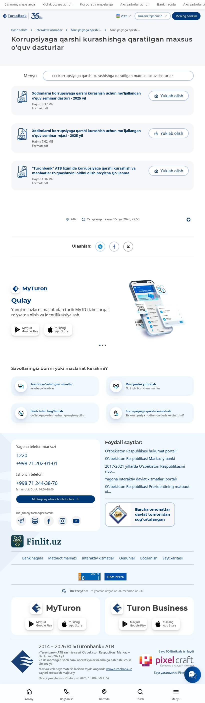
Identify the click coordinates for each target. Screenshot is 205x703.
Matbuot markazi (62, 558)
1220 (21, 455)
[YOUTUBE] (76, 521)
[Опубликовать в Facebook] (114, 247)
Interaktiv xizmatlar (49, 30)
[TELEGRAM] (21, 521)
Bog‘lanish (149, 558)
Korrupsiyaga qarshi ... (86, 30)
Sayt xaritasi (172, 558)
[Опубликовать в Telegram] (100, 247)
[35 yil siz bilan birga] (22, 16)
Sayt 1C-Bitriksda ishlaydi (176, 651)
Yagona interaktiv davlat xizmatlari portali (141, 478)
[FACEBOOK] (49, 521)
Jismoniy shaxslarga (20, 4)
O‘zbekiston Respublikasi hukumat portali (140, 450)
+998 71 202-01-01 (37, 463)
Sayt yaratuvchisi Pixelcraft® (174, 672)
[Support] (192, 674)
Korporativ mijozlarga (96, 4)
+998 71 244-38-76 (37, 483)
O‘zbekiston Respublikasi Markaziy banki (140, 458)
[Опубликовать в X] (128, 247)
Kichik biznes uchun (57, 4)
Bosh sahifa (19, 30)
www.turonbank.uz (119, 669)
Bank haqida (166, 4)
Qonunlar (127, 558)
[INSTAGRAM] (63, 521)
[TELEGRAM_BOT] (35, 521)
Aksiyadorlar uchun (135, 4)
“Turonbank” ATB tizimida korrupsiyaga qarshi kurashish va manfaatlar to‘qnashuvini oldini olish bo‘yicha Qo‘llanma (84, 170)
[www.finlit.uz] (55, 541)
